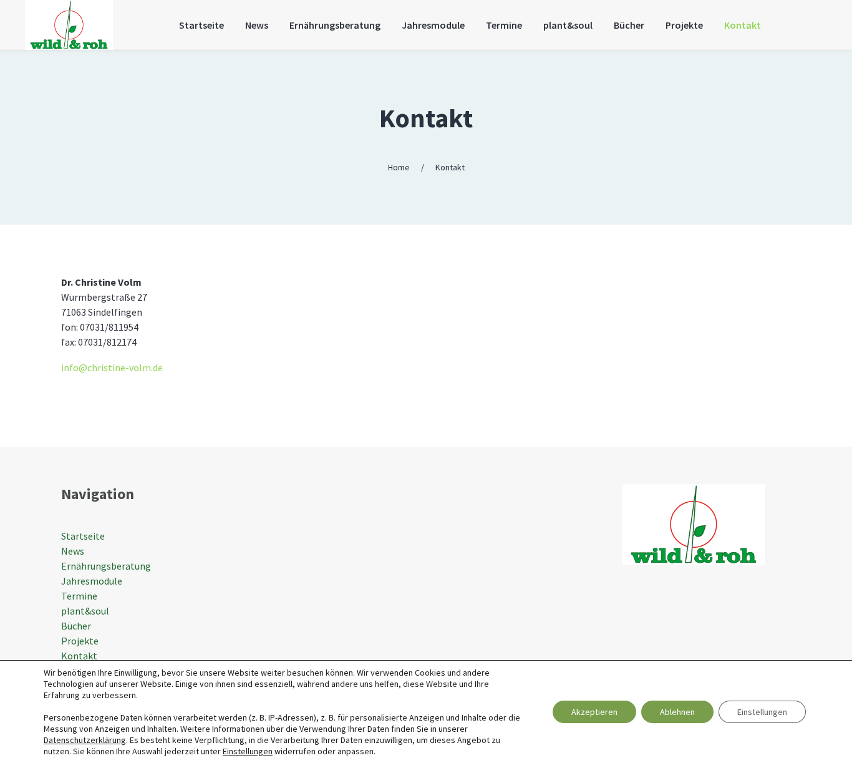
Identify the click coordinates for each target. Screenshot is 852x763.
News (72, 551)
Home (399, 167)
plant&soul (85, 611)
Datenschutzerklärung (85, 740)
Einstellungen (248, 751)
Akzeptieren (594, 711)
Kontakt (426, 118)
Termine (79, 596)
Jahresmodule (91, 581)
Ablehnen (677, 711)
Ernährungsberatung (106, 566)
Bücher (76, 626)
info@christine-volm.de (112, 367)
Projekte (80, 640)
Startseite (83, 536)
